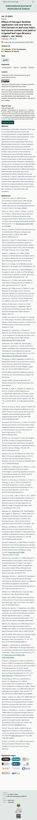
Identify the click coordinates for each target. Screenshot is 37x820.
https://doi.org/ (7, 676)
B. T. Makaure (6, 51)
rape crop (16, 67)
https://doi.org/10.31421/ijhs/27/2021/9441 (18, 42)
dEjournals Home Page (10, 2)
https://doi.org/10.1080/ (16, 552)
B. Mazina (15, 51)
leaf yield (31, 67)
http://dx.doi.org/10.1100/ (24, 224)
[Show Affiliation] (9, 46)
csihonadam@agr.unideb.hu (17, 796)
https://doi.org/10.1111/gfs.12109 (13, 340)
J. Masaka (7, 49)
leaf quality (23, 67)
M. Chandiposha (20, 49)
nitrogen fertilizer (6, 67)
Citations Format (7, 122)
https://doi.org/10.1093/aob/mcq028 (14, 356)
